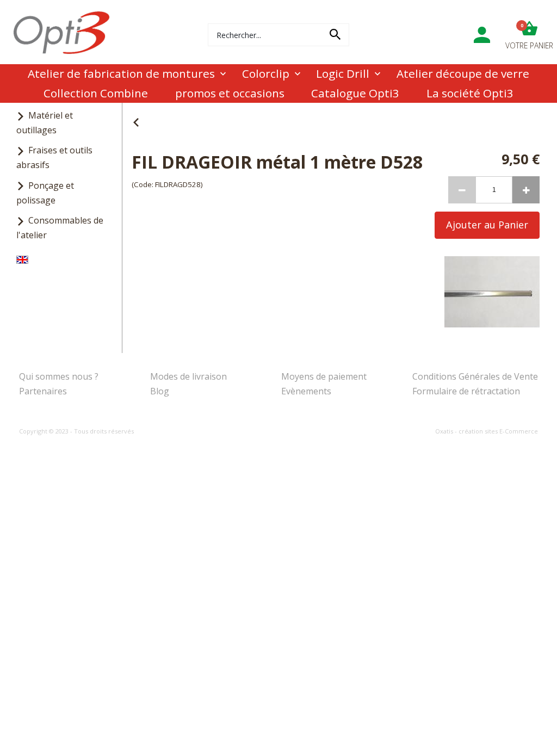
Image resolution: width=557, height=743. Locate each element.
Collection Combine (96, 93)
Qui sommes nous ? (58, 376)
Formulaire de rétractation (466, 391)
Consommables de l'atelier (59, 227)
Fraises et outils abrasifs (54, 157)
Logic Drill (342, 73)
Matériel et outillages (44, 122)
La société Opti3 (469, 93)
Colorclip (265, 73)
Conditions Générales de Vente (475, 376)
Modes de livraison (188, 376)
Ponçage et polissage (45, 192)
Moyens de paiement (324, 376)
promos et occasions (229, 93)
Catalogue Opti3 (355, 93)
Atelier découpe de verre (463, 73)
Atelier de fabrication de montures (121, 73)
